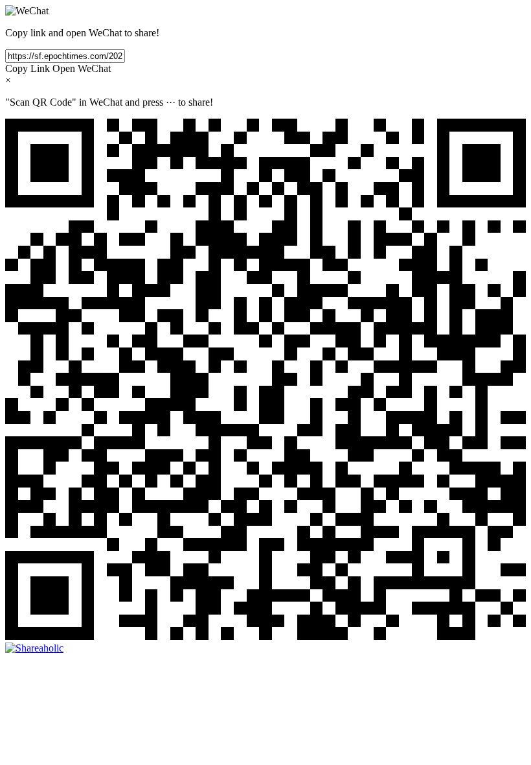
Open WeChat (81, 68)
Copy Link (27, 68)
